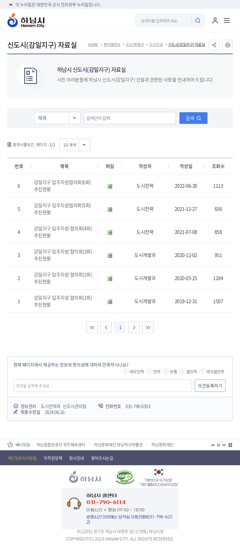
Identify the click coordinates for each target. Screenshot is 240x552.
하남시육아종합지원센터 (92, 447)
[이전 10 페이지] (106, 327)
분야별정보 (112, 44)
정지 (218, 445)
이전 (212, 445)
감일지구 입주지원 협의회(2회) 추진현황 (63, 278)
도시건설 (156, 44)
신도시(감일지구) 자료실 (186, 44)
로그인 (215, 20)
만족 (156, 371)
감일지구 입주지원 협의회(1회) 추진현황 (63, 301)
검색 (190, 118)
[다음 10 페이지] (134, 327)
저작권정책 (53, 458)
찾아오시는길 (102, 458)
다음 (224, 445)
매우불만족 (215, 371)
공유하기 (214, 45)
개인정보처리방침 (22, 458)
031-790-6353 (138, 406)
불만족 (191, 371)
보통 (173, 371)
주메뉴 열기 (227, 20)
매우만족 (137, 371)
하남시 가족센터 (50, 447)
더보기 (230, 445)
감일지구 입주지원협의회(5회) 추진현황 (62, 209)
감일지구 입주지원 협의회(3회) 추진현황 (63, 255)
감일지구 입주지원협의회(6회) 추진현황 (62, 186)
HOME (93, 44)
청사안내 (76, 458)
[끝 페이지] (148, 327)
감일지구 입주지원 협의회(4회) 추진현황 (63, 232)
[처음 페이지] (92, 327)
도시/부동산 (135, 44)
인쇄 (227, 45)
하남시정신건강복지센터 (141, 447)
